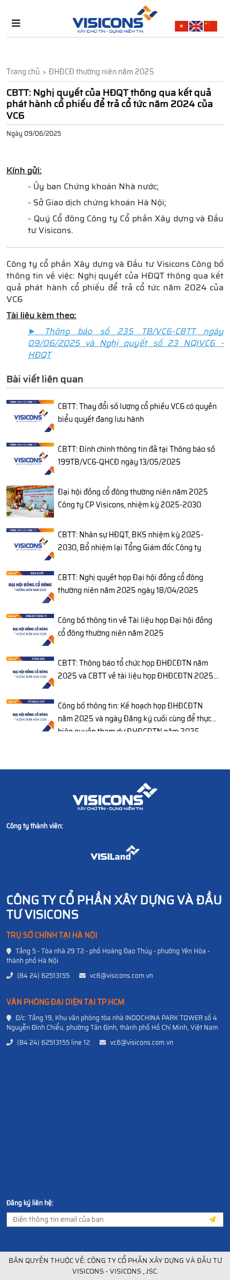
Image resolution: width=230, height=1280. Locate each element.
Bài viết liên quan (44, 379)
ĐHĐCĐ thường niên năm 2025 (101, 72)
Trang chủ (23, 72)
